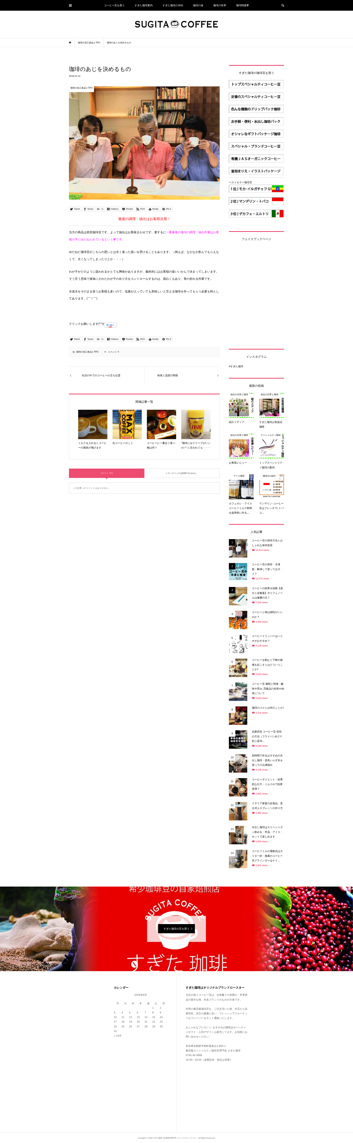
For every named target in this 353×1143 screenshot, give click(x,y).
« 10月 (118, 1035)
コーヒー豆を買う (114, 5)
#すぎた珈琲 (236, 366)
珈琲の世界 (219, 5)
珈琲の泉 (198, 5)
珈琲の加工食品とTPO (87, 352)
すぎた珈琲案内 (144, 5)
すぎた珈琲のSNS (173, 5)
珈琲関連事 (242, 5)
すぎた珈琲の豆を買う (176, 928)
